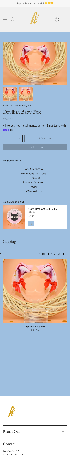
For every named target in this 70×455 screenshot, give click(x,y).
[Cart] (65, 19)
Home (6, 105)
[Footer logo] (12, 412)
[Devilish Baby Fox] (35, 291)
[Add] (31, 223)
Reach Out (11, 431)
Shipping (9, 241)
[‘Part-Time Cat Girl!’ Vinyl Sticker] (14, 217)
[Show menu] (5, 19)
